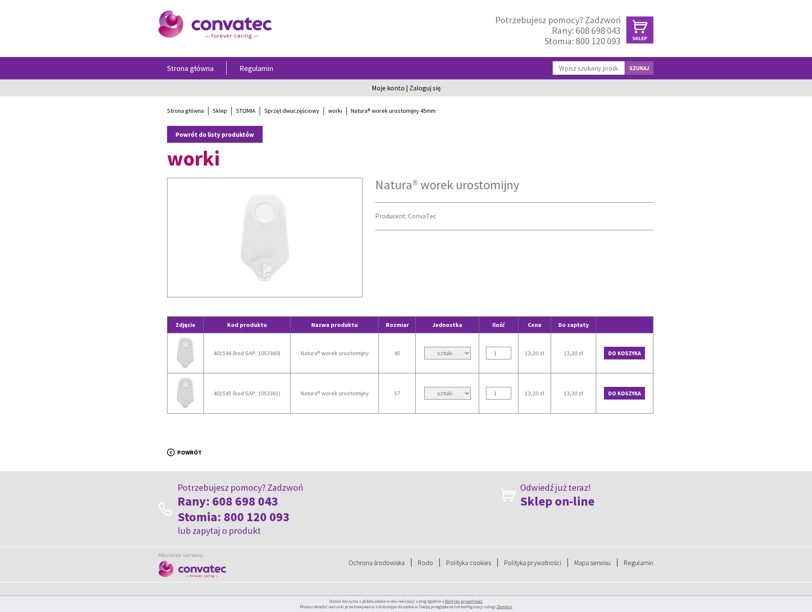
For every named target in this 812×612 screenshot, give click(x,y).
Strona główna (190, 68)
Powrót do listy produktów (215, 135)
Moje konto (388, 88)
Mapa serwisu (592, 562)
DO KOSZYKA (624, 353)
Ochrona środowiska (376, 562)
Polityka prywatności (532, 562)
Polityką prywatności (464, 601)
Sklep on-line (557, 501)
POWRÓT (189, 452)
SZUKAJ (639, 68)
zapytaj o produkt (226, 530)
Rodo (425, 562)
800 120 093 (598, 41)
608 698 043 (598, 30)
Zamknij (504, 606)
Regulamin (256, 68)
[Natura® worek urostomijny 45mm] (264, 283)
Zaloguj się (425, 88)
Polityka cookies (468, 562)
